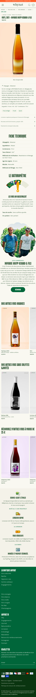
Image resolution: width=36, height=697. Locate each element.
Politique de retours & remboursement (13, 686)
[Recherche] (29, 5)
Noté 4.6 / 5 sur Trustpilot (18, 508)
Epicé (20, 111)
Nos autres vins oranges (13, 304)
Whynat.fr (8, 691)
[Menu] (3, 5)
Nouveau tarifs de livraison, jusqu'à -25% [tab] (12, 121)
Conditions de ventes (7, 683)
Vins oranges (6, 594)
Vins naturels (6, 573)
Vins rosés (5, 600)
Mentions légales (6, 680)
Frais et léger (6, 111)
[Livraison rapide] (18, 514)
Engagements (6, 585)
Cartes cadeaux (6, 582)
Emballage (5, 632)
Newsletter (5, 635)
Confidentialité (17, 680)
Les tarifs (18, 544)
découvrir (18, 289)
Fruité (14, 111)
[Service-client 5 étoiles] (18, 494)
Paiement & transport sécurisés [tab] (9, 126)
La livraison (18, 526)
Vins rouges (5, 603)
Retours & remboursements (11, 637)
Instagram (5, 640)
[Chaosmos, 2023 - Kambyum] (15, 457)
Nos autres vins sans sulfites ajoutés (15, 366)
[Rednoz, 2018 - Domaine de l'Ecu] (15, 393)
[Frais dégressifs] (18, 532)
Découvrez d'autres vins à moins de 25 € (18, 431)
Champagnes (6, 608)
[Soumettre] (34, 663)
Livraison (4, 629)
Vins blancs (5, 597)
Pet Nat (4, 605)
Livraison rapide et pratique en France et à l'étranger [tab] (15, 117)
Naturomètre (6, 626)
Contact (4, 643)
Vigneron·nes (6, 579)
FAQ (2, 618)
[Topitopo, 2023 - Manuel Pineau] (15, 328)
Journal (4, 623)
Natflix (3, 576)
